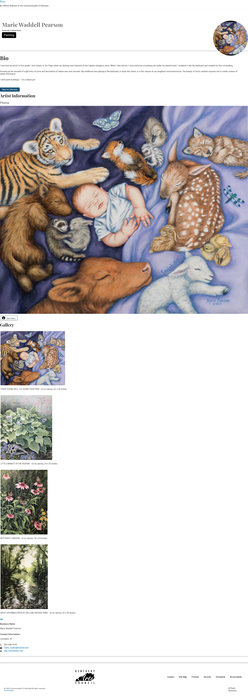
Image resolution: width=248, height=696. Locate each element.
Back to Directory (10, 89)
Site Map (183, 677)
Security (207, 677)
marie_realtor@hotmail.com (16, 647)
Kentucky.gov (9, 690)
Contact (170, 677)
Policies (195, 677)
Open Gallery (10, 318)
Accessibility (236, 677)
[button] (0, 619)
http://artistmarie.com (13, 651)
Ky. (2, 1)
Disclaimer (220, 677)
